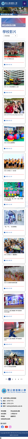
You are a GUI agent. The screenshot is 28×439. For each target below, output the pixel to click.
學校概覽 (3, 411)
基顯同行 (13, 416)
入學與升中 (14, 414)
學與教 (3, 416)
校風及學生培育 (5, 419)
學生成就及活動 (15, 411)
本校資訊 (3, 414)
